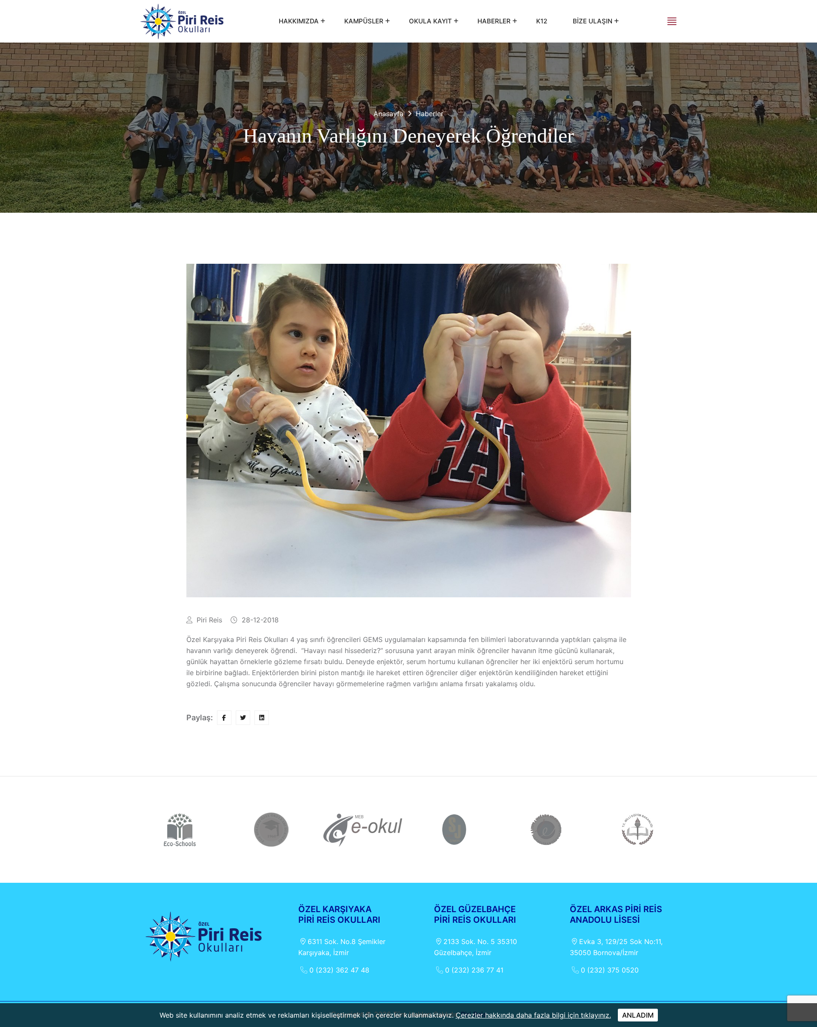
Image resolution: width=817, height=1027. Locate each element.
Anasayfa (388, 113)
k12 (541, 21)
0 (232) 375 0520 (610, 970)
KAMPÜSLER (363, 21)
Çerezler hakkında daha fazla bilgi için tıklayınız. (533, 1015)
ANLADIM (638, 1015)
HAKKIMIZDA (299, 21)
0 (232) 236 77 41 (474, 970)
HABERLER (494, 21)
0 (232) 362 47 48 (339, 970)
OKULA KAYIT (430, 21)
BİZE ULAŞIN (592, 21)
